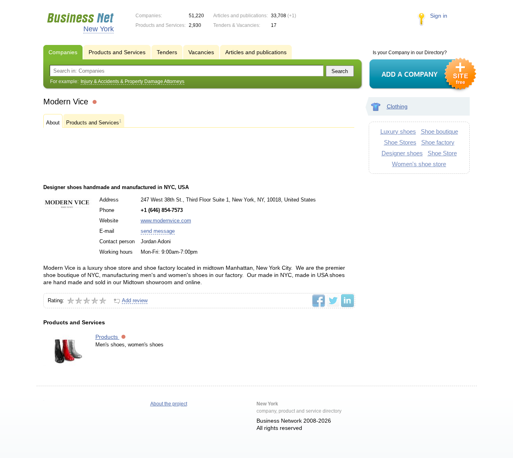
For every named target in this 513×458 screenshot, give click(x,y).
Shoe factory (437, 142)
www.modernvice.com (166, 221)
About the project (168, 404)
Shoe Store (442, 153)
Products (107, 337)
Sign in (438, 15)
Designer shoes (402, 153)
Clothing (397, 106)
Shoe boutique (439, 131)
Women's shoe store (419, 164)
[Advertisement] (198, 156)
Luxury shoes (398, 131)
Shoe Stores (400, 142)
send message (158, 231)
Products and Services (93, 122)
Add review (134, 300)
